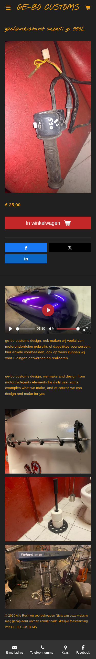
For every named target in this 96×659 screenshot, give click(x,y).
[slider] (25, 328)
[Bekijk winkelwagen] (87, 8)
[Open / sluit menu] (8, 8)
